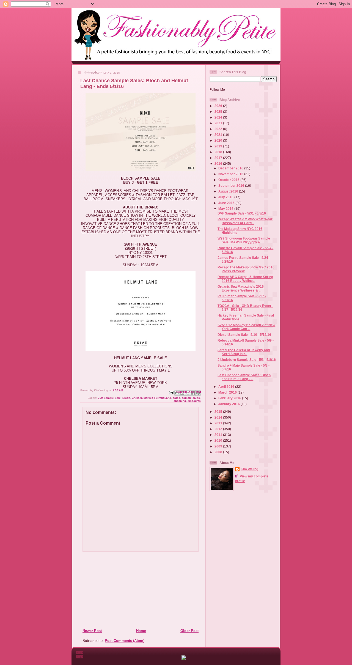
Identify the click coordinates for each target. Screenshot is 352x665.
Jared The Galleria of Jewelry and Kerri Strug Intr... (244, 352)
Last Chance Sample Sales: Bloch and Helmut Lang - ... (244, 377)
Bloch (126, 397)
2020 (219, 140)
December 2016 (231, 168)
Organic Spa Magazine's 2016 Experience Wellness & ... (241, 288)
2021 (219, 134)
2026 (219, 106)
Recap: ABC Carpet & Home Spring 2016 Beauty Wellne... (245, 278)
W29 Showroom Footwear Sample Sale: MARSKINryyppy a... (244, 240)
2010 (219, 440)
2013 (219, 423)
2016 (219, 163)
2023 (219, 123)
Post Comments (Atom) (124, 641)
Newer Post (92, 631)
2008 (219, 452)
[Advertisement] (116, 590)
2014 (219, 417)
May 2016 (226, 208)
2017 (219, 158)
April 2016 (226, 386)
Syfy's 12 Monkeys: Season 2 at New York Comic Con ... (246, 327)
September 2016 (231, 185)
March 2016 (228, 392)
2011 (219, 434)
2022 (219, 129)
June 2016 (226, 203)
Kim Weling (249, 469)
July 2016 (226, 197)
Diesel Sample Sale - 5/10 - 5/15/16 (244, 334)
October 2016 (229, 180)
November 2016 (231, 174)
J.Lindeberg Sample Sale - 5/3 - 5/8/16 (247, 359)
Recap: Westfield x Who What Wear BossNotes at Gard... (245, 221)
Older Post (189, 631)
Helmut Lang (162, 397)
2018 (219, 152)
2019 (219, 146)
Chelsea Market (142, 397)
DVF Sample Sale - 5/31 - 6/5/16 (242, 213)
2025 (219, 111)
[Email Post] (171, 392)
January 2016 (229, 404)
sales (176, 397)
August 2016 (228, 191)
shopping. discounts (187, 400)
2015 (219, 411)
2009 (219, 446)
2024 (219, 117)
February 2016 (230, 398)
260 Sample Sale (109, 397)
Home (141, 631)
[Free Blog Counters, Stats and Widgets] (184, 658)
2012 (219, 429)
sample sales (191, 397)
